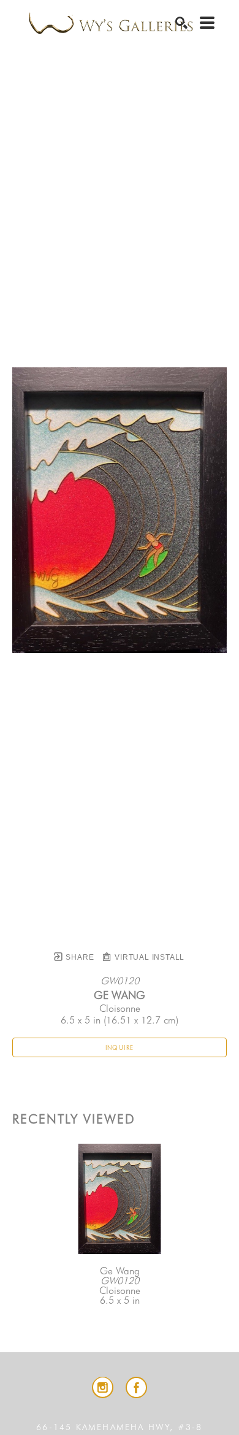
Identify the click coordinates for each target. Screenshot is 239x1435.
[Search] (181, 23)
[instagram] (102, 1387)
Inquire (119, 1047)
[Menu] (207, 23)
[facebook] (136, 1387)
